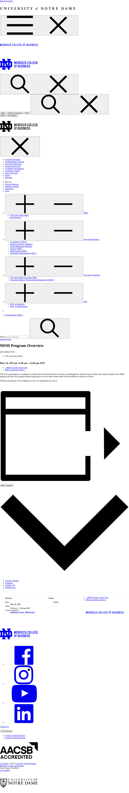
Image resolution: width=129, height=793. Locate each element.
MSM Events (30, 612)
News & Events (11, 173)
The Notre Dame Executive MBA (23, 278)
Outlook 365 (10, 585)
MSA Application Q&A (15, 370)
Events (8, 339)
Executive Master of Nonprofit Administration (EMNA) (32, 280)
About (7, 175)
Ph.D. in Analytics (17, 304)
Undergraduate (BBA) (14, 315)
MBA (86, 213)
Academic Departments (14, 169)
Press (7, 191)
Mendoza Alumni (12, 186)
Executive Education (13, 164)
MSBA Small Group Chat (16, 368)
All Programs (12, 116)
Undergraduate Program (14, 162)
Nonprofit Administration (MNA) (23, 253)
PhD (85, 302)
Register (3, 385)
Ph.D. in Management (19, 306)
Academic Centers (12, 171)
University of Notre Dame (25, 763)
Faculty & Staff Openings (15, 738)
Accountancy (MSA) (18, 242)
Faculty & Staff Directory (15, 736)
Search (2, 337)
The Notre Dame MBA (19, 215)
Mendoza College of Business (12, 766)
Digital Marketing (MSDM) (21, 246)
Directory (9, 178)
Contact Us (4, 727)
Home (2, 339)
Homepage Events (17, 612)
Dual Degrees (15, 218)
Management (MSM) (18, 251)
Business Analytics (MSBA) (21, 244)
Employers (9, 189)
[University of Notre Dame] (37, 14)
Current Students (11, 184)
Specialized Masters (91, 239)
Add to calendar (6, 485)
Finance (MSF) (16, 249)
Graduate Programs (12, 159)
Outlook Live (10, 587)
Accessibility (5, 770)
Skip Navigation (6, 1)
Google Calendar (12, 581)
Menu (3, 116)
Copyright (4, 763)
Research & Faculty (13, 166)
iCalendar (9, 583)
